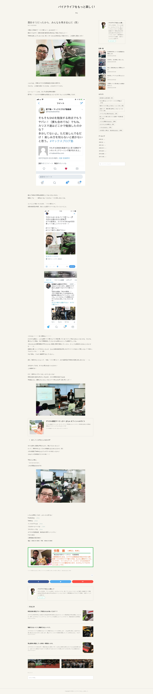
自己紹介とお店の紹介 (106, 98)
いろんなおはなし (105, 127)
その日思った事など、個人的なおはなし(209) (62, 570)
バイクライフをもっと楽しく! (76, 6)
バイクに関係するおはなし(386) (34, 570)
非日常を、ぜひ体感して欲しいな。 (115, 59)
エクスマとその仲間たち (107, 124)
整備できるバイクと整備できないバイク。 (39, 627)
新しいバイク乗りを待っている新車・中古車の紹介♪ (111, 117)
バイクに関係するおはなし (108, 121)
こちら (38, 518)
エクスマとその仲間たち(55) (46, 570)
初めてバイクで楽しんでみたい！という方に (112, 105)
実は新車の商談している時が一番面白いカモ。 (41, 643)
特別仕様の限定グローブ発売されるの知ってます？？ (43, 611)
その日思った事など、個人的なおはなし (111, 130)
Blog (76, 13)
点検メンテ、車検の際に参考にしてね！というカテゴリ (111, 109)
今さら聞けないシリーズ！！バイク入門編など (111, 101)
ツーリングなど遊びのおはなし (108, 113)
